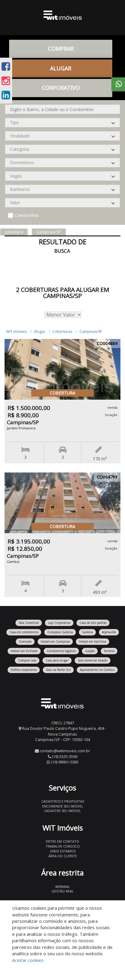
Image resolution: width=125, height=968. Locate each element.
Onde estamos (63, 851)
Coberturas (62, 331)
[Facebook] (6, 66)
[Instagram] (6, 80)
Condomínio (27, 215)
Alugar (39, 331)
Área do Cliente (63, 856)
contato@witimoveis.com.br (65, 750)
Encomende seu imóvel (62, 806)
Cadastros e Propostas (62, 801)
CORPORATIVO (61, 87)
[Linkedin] (6, 95)
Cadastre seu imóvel (62, 810)
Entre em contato (62, 841)
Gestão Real (63, 891)
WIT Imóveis (16, 331)
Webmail (62, 886)
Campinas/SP (90, 331)
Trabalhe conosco (63, 846)
